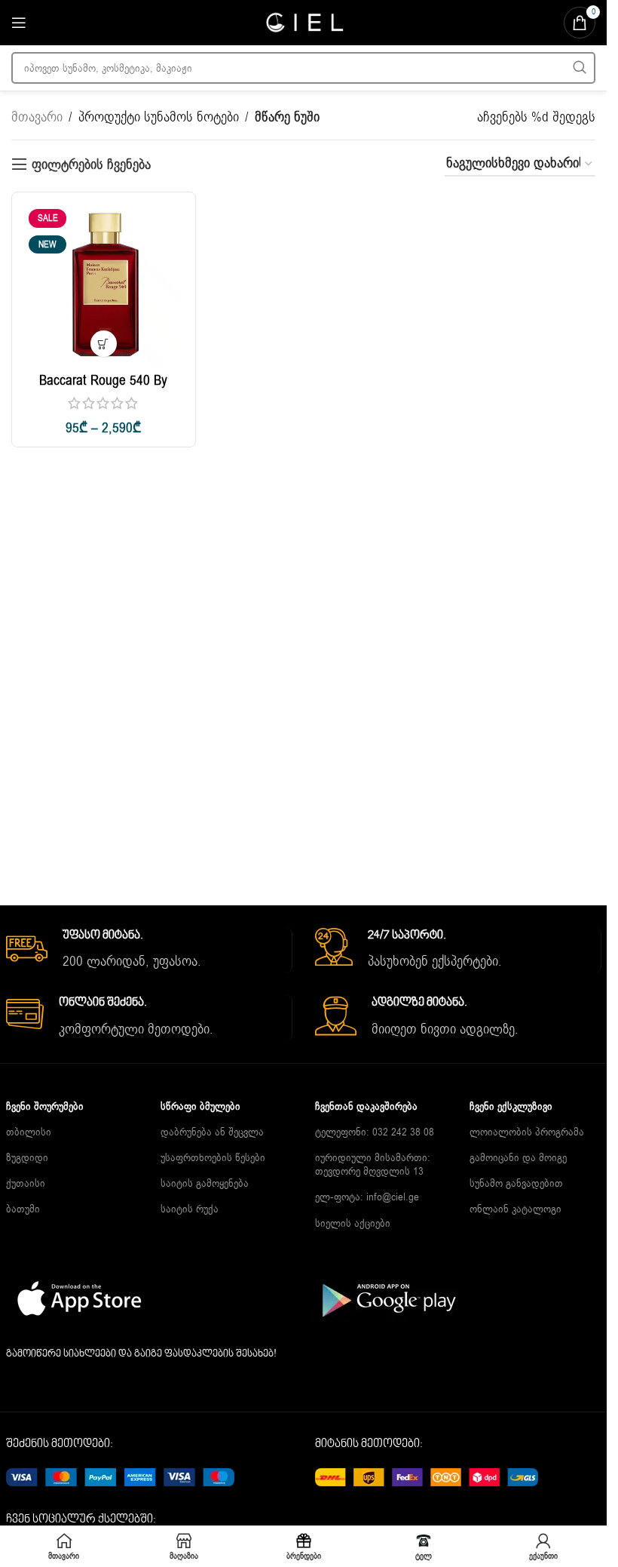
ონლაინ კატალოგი (515, 1209)
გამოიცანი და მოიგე (518, 1158)
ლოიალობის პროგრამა (527, 1132)
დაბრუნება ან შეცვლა (212, 1132)
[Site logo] (304, 22)
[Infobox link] (149, 950)
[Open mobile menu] (19, 23)
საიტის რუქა (190, 1209)
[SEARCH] (579, 68)
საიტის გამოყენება (205, 1183)
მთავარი (37, 117)
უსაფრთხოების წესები (213, 1158)
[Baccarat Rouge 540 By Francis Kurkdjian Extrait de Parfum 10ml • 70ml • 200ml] (103, 284)
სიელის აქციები (352, 1223)
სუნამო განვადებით (516, 1183)
